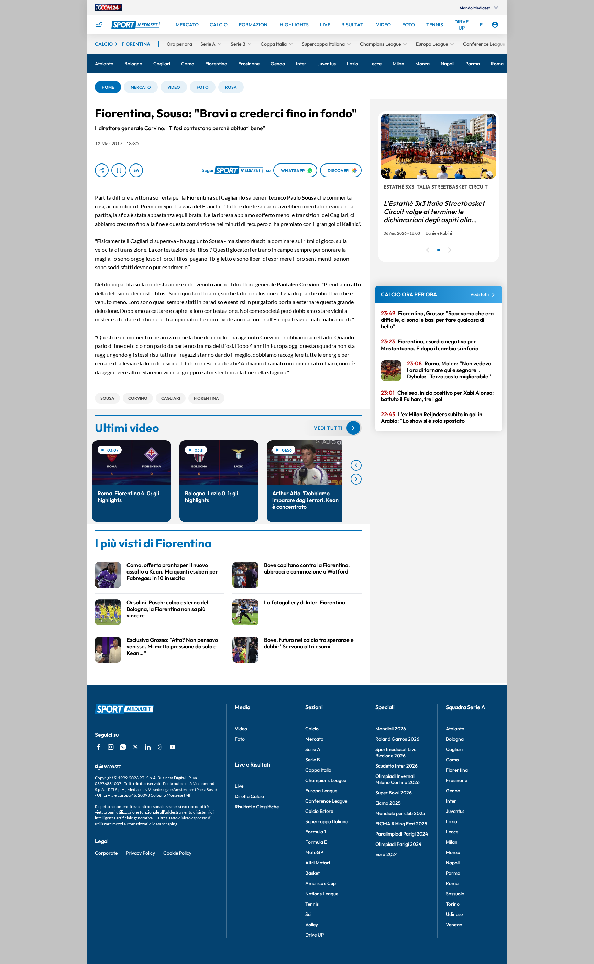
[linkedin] (147, 747)
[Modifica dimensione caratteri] (136, 170)
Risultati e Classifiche (257, 807)
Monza (453, 852)
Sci (308, 914)
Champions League (325, 780)
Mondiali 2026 (390, 729)
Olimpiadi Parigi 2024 (398, 844)
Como (452, 760)
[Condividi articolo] (102, 170)
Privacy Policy (140, 853)
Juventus (455, 811)
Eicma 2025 (388, 803)
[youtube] (172, 747)
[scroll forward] (356, 479)
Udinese (454, 914)
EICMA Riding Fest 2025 (401, 823)
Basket (312, 873)
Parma (453, 873)
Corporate (106, 853)
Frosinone (456, 780)
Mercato (314, 739)
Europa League (321, 790)
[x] (135, 747)
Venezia (454, 924)
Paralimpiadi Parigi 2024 (401, 834)
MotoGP (314, 852)
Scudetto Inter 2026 (396, 766)
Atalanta (455, 729)
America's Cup (320, 883)
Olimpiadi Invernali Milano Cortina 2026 (397, 779)
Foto (240, 739)
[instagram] (110, 747)
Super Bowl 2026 (393, 793)
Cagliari (454, 749)
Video (241, 729)
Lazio (451, 821)
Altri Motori (317, 863)
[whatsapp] (123, 747)
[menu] (99, 25)
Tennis (312, 904)
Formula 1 (315, 832)
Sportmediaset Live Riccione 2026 (395, 752)
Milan (452, 842)
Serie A (312, 749)
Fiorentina (457, 770)
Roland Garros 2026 (397, 739)
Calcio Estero (319, 811)
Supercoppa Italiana (326, 821)
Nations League (321, 894)
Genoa (453, 790)
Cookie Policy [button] (177, 853)
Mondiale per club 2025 (400, 813)
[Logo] (136, 25)
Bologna (455, 739)
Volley (311, 924)
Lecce (452, 832)
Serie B (312, 760)
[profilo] (495, 25)
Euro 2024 (386, 854)
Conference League (326, 801)
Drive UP (314, 935)
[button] (108, 87)
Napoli (453, 863)
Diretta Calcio (249, 796)
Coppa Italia (318, 770)
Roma (452, 883)
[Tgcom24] (108, 7)
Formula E (316, 842)
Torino (453, 904)
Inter (451, 801)
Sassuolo (455, 894)
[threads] (160, 747)
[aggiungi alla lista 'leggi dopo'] (118, 170)
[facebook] (98, 747)
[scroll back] (356, 465)
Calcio (312, 729)
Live (239, 786)
